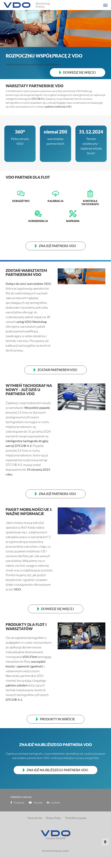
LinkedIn (55, 802)
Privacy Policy (53, 818)
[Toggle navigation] (105, 5)
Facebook (18, 802)
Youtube (38, 802)
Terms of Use (35, 818)
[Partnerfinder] (105, 842)
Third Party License (75, 818)
